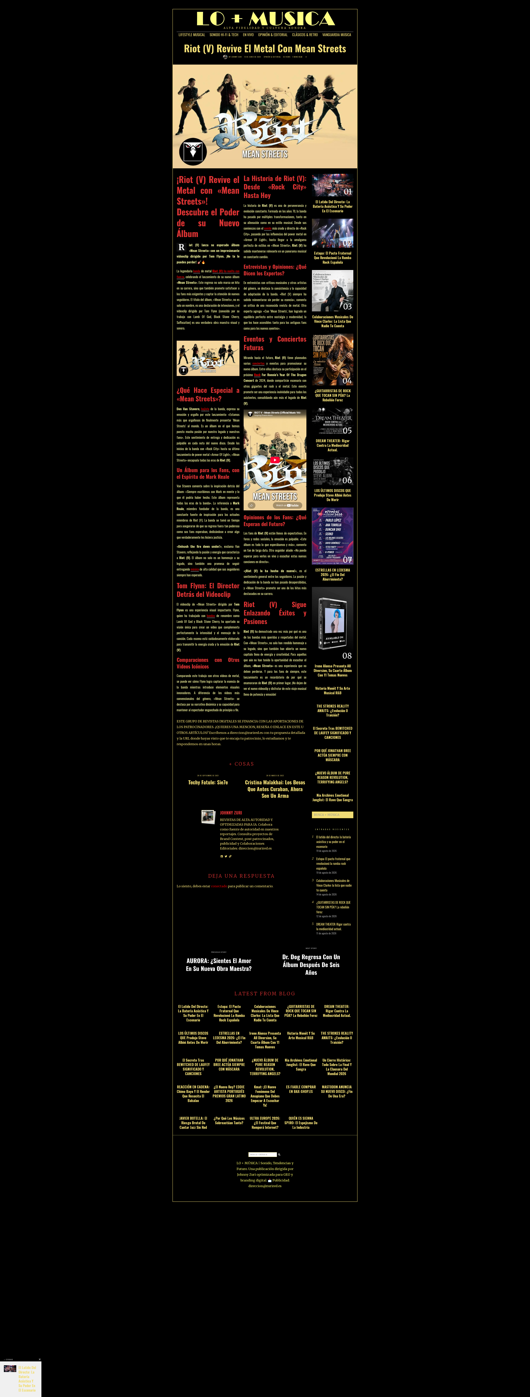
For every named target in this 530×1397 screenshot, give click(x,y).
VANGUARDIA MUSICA (336, 34)
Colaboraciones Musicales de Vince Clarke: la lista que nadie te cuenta (332, 321)
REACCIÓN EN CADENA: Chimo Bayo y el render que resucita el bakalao (193, 1093)
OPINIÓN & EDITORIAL (273, 34)
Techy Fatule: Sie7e (208, 782)
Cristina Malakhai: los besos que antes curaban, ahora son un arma (275, 788)
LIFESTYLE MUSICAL (192, 34)
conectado (219, 886)
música (195, 569)
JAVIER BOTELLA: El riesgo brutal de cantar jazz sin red (193, 1123)
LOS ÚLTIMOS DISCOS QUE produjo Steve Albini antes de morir (332, 495)
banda (196, 271)
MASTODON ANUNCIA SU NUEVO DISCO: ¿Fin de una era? (337, 1091)
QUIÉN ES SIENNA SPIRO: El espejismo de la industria (300, 1123)
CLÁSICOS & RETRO (305, 34)
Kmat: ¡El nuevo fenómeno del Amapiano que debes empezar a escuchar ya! (265, 1096)
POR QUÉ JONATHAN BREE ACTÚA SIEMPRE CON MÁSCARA (332, 755)
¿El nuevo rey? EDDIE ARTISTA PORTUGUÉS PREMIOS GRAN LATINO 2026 (229, 1093)
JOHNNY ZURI (236, 57)
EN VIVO (248, 34)
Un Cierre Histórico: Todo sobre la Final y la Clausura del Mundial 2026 (337, 1066)
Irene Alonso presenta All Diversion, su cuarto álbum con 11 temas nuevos (333, 670)
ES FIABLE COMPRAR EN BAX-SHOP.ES (301, 1089)
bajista (205, 408)
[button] (350, 815)
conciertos (258, 363)
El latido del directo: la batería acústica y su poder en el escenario (333, 206)
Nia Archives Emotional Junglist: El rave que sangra (332, 797)
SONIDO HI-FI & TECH (224, 34)
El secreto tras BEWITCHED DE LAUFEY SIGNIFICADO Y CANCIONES (332, 733)
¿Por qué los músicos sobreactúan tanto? (229, 1120)
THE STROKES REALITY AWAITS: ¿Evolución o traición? (333, 710)
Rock (257, 374)
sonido (267, 228)
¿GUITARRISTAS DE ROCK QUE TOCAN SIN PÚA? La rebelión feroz (333, 395)
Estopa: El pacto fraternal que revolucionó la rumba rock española (332, 257)
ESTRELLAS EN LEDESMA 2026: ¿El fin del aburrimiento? (332, 574)
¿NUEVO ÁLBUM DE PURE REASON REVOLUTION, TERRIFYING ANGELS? (332, 777)
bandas (211, 615)
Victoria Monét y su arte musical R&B (332, 690)
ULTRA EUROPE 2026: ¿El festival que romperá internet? (265, 1123)
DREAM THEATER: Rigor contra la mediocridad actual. (333, 445)
